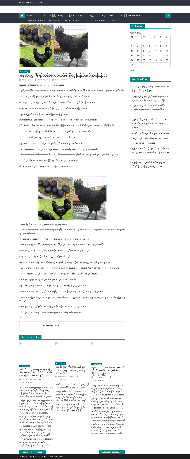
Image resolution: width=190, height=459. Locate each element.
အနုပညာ (113, 15)
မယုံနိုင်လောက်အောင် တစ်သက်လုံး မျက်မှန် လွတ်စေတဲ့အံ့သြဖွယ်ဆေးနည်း (71, 369)
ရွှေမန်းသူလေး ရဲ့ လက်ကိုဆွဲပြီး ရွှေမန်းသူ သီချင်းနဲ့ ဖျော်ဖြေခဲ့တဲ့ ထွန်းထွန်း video (148, 164)
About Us (40, 15)
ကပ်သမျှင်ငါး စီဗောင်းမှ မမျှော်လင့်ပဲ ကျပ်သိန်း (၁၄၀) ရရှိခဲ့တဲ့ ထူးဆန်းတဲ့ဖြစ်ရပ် (113, 452)
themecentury (60, 456)
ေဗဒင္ (102, 15)
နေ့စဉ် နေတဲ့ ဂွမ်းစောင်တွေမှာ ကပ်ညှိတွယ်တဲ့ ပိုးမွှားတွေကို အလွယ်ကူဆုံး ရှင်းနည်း (108, 370)
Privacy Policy (72, 20)
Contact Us (115, 20)
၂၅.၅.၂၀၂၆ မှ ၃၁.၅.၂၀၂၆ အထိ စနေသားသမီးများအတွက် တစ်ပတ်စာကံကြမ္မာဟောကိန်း (150, 98)
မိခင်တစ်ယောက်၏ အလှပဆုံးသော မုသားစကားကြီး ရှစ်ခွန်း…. (34, 452)
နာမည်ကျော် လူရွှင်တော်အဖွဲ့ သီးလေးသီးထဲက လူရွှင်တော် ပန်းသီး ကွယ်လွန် (150, 140)
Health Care (55, 20)
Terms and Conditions (94, 20)
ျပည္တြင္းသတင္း (57, 15)
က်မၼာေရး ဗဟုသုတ (36, 20)
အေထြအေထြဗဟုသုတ (130, 15)
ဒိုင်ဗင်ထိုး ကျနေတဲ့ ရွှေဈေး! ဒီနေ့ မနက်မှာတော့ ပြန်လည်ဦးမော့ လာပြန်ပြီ (150, 88)
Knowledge (24, 71)
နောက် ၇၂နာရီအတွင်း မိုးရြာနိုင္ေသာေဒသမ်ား (150, 133)
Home (29, 15)
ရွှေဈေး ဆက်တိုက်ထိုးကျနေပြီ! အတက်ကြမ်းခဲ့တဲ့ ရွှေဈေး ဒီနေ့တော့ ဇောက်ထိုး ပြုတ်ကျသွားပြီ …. (150, 152)
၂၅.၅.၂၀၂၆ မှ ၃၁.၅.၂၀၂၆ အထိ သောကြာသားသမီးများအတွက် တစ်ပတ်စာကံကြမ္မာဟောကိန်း (148, 109)
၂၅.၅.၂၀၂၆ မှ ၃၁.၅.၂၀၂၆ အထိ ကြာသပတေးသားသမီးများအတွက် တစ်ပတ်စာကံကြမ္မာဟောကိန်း (150, 123)
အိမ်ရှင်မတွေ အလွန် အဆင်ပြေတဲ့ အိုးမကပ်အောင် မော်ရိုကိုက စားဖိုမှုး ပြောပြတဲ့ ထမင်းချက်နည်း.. (35, 372)
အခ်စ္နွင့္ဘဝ (91, 15)
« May (132, 70)
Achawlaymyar (44, 80)
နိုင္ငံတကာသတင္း (76, 15)
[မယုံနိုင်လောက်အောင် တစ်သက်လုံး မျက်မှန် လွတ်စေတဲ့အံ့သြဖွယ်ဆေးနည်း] (72, 351)
